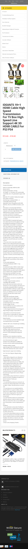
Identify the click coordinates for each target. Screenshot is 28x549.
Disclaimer (5, 497)
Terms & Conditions (7, 492)
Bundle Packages (6, 25)
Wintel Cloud (5, 43)
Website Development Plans (9, 54)
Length (6, 143)
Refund (4, 502)
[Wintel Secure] (14, 3)
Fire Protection (5, 33)
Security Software (6, 40)
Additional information (11, 174)
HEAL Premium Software (8, 57)
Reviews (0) (6, 178)
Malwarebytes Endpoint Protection (10, 29)
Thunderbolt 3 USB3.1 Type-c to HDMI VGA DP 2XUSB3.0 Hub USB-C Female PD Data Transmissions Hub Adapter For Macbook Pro (14, 460)
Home (6, 1)
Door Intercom (5, 22)
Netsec (4, 47)
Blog (9, 1)
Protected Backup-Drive (8, 15)
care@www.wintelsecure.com (12, 486)
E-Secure (4, 11)
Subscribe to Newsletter (8, 50)
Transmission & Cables (7, 36)
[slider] (5, 464)
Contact (5, 495)
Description (7, 170)
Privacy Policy (6, 499)
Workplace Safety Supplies (8, 18)
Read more (17, 509)
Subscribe (21, 1)
